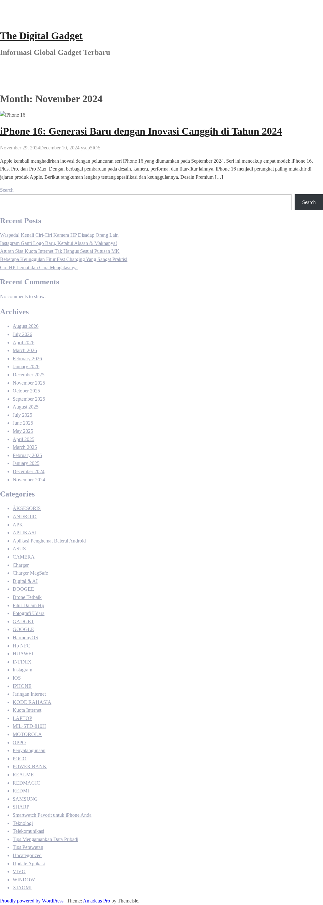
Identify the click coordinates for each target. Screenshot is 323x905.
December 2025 (28, 374)
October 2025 (26, 390)
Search (7, 190)
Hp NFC (21, 645)
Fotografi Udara (28, 613)
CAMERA (24, 557)
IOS (96, 147)
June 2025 (23, 423)
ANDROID (25, 516)
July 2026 (22, 334)
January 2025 (26, 463)
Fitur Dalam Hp (28, 605)
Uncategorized (27, 855)
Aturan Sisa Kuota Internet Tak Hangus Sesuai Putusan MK (60, 251)
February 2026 (27, 358)
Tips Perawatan (28, 847)
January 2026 (26, 366)
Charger (21, 565)
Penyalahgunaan (29, 750)
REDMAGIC (26, 783)
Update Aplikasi (29, 863)
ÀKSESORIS (27, 508)
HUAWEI (23, 653)
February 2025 (27, 455)
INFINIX (22, 661)
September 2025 (29, 399)
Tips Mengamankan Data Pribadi (45, 839)
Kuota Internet (27, 710)
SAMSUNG (25, 799)
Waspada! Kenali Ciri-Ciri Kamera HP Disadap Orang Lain (59, 235)
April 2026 (23, 342)
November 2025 (29, 383)
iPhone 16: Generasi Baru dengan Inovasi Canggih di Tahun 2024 (141, 131)
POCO (19, 758)
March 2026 (25, 350)
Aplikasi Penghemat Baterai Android (49, 540)
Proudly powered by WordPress (31, 900)
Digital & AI (25, 581)
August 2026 (25, 326)
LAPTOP (22, 718)
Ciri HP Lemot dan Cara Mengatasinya (39, 267)
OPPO (19, 742)
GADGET (23, 621)
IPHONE (22, 686)
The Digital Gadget (41, 35)
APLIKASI (24, 532)
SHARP (21, 806)
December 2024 (28, 471)
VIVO (19, 871)
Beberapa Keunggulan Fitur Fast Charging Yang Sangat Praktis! (63, 259)
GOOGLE (23, 629)
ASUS (19, 548)
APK (18, 524)
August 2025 (25, 406)
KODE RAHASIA (32, 702)
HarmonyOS (25, 637)
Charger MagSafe (30, 573)
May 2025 (23, 431)
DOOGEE (23, 589)
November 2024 (29, 479)
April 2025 (23, 439)
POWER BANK (30, 766)
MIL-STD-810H (29, 726)
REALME (23, 774)
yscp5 (86, 147)
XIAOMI (22, 887)
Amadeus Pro (96, 900)
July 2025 (22, 415)
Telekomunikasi (28, 831)
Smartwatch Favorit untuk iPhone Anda (52, 815)
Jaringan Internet (29, 694)
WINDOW (24, 879)
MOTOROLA (27, 734)
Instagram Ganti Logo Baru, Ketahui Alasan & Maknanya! (58, 243)
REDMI (21, 790)
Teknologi (23, 823)
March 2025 (25, 447)
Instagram (22, 669)
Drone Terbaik (27, 597)
